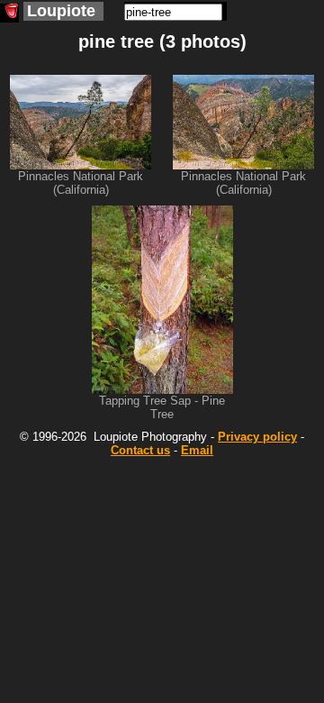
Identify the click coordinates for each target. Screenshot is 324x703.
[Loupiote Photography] (9, 13)
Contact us (140, 450)
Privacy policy (257, 436)
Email (197, 450)
